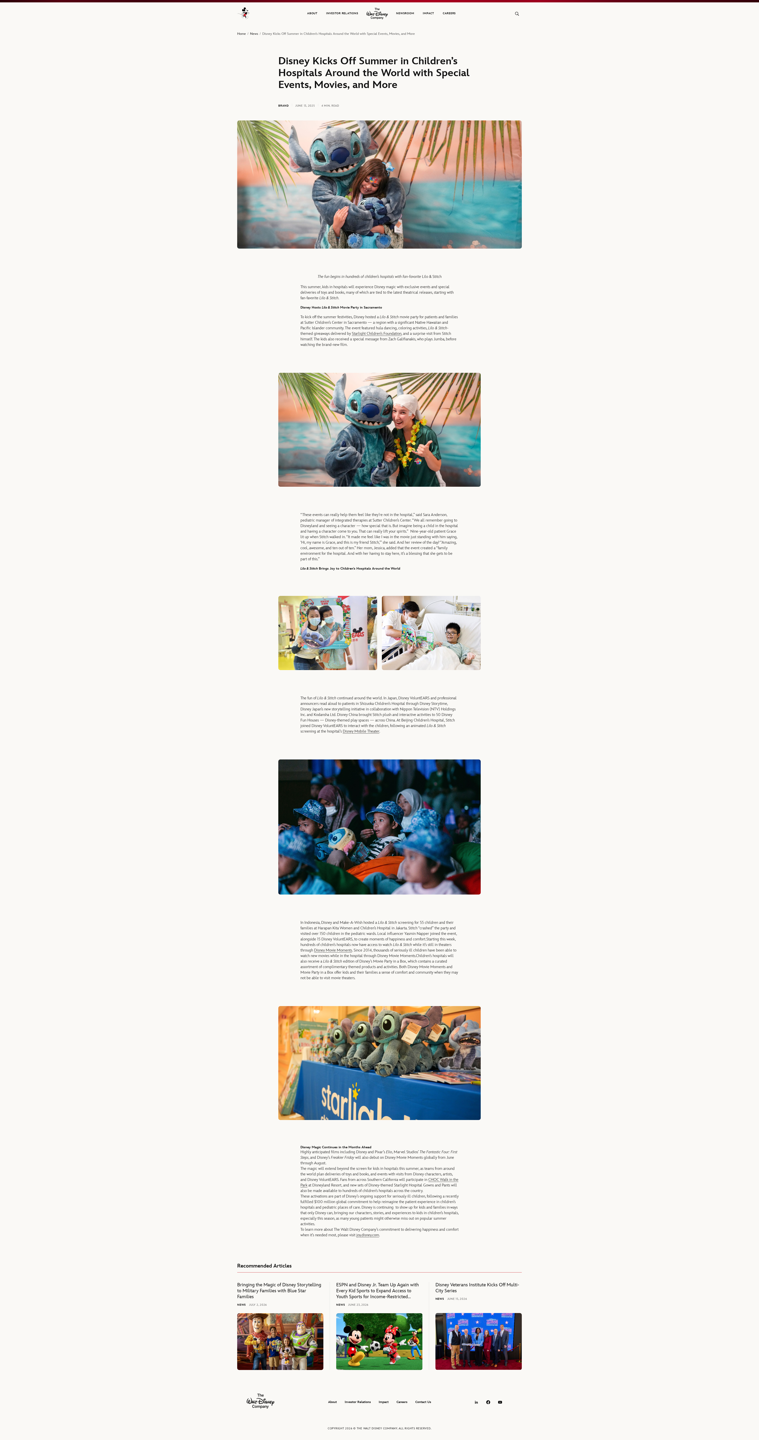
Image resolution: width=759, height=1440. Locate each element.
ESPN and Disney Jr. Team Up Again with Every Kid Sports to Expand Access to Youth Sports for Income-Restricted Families (377, 1291)
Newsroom (405, 13)
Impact (428, 13)
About (312, 13)
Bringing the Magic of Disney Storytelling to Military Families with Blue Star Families (279, 1291)
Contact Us (423, 1402)
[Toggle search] (517, 14)
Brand (283, 105)
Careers (449, 13)
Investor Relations (342, 13)
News (254, 34)
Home (241, 34)
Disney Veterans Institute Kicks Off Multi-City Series (477, 1288)
